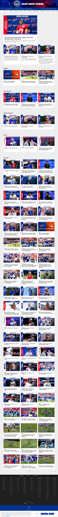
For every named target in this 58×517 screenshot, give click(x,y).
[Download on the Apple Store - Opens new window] (26, 503)
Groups (47, 486)
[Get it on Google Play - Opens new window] (32, 504)
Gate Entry (39, 482)
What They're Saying (18, 490)
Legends (11, 493)
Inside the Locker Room (25, 487)
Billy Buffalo (54, 487)
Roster (11, 479)
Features (18, 481)
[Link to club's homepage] (2, 9)
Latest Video (24, 479)
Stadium (40, 479)
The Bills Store (39, 494)
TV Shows (25, 493)
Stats (11, 483)
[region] (29, 514)
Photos (54, 493)
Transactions (11, 487)
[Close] (57, 514)
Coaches (11, 482)
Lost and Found (39, 487)
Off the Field (24, 488)
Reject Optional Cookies (44, 513)
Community (54, 488)
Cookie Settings (37, 513)
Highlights (25, 482)
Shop (54, 483)
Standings (11, 488)
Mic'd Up (25, 492)
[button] (26, 86)
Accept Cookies (51, 513)
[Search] (41, 8)
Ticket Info (47, 479)
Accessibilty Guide (39, 483)
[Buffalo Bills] (29, 507)
